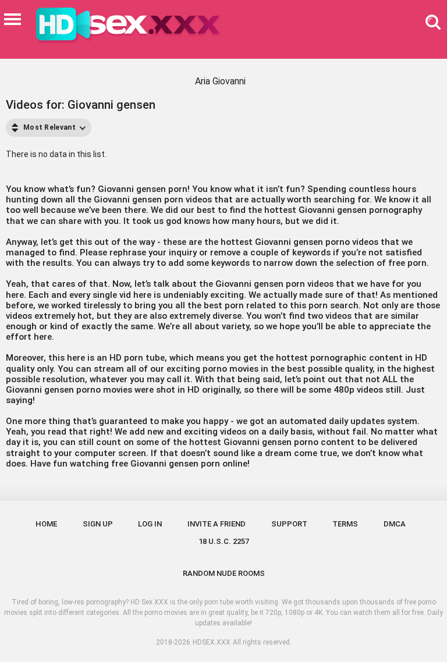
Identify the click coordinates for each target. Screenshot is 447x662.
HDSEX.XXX (211, 642)
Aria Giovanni (220, 81)
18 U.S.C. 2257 (223, 541)
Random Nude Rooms (224, 573)
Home (46, 523)
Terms (345, 523)
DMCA (395, 523)
